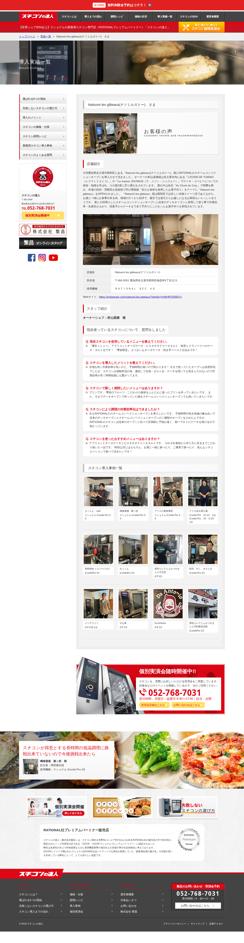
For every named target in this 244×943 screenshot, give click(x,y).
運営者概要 (212, 16)
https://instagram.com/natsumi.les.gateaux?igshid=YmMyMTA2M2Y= (140, 296)
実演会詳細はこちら (153, 704)
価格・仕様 (76, 894)
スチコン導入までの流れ (33, 911)
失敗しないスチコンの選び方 (40, 108)
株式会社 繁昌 (128, 911)
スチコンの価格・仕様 (36, 126)
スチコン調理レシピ (35, 136)
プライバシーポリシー (174, 923)
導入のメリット (32, 117)
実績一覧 (45, 36)
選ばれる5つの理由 (34, 98)
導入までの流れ (93, 16)
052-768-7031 (198, 893)
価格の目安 (141, 16)
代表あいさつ (128, 900)
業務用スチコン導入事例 (37, 145)
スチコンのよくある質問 (37, 154)
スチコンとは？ (28, 894)
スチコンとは (69, 16)
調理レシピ (117, 16)
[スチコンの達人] (38, 16)
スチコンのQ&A (189, 16)
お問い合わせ (128, 905)
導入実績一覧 (164, 16)
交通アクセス (216, 923)
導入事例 (75, 905)
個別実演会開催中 (37, 215)
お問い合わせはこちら (186, 704)
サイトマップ (198, 923)
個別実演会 (76, 911)
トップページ (27, 36)
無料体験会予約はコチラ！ (120, 5)
